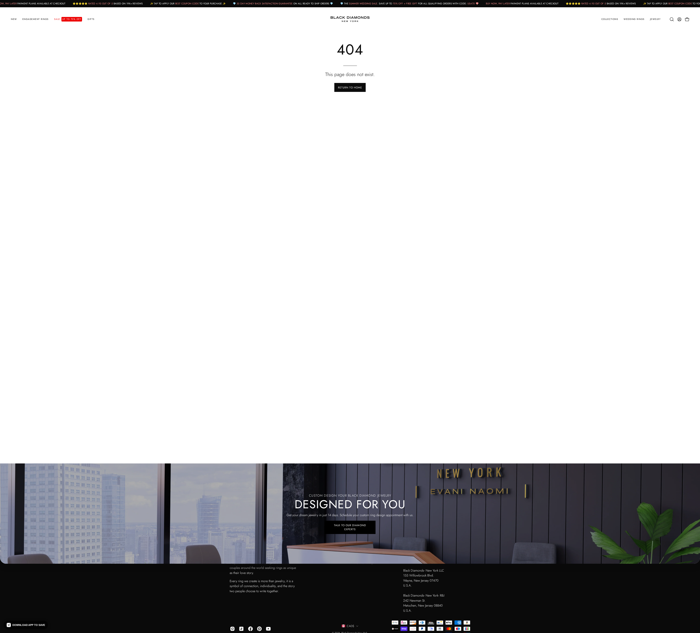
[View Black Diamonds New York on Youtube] (268, 629)
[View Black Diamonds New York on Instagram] (232, 629)
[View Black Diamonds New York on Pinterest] (259, 629)
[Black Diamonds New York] (350, 19)
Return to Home (350, 87)
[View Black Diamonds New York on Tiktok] (241, 629)
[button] (35, 19)
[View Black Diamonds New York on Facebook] (250, 629)
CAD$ (350, 626)
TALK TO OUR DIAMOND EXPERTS (350, 527)
